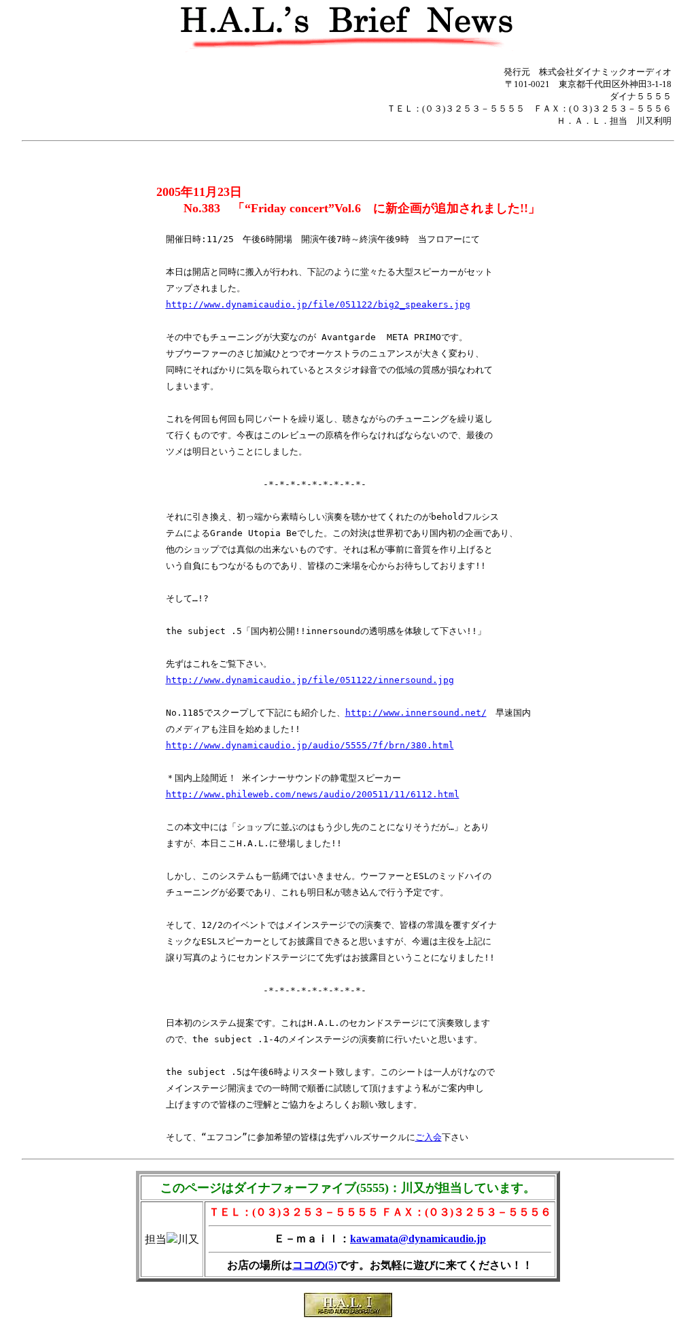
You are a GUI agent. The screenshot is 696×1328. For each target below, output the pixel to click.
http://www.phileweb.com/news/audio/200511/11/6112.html (312, 794)
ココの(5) (314, 1265)
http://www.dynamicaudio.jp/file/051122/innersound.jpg (310, 680)
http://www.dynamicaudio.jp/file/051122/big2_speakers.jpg (318, 304)
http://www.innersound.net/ (416, 713)
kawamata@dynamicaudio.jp (418, 1238)
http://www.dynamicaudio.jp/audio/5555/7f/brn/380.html (310, 745)
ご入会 (428, 1137)
